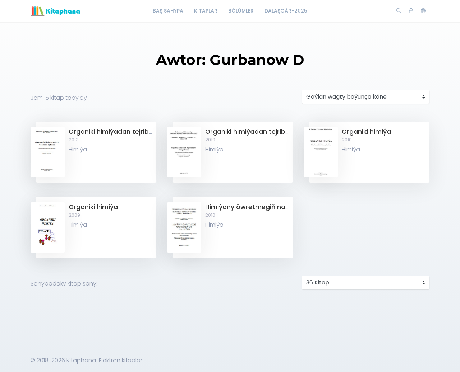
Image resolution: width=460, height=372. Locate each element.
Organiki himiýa (366, 131)
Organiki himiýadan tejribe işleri (119, 131)
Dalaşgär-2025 (285, 10)
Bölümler (241, 10)
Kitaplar (205, 10)
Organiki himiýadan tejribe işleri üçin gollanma (279, 131)
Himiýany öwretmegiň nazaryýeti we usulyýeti (278, 207)
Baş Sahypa (168, 10)
